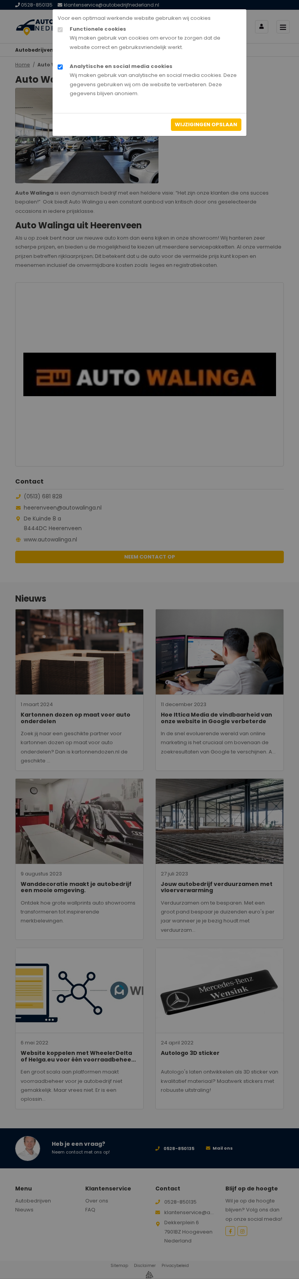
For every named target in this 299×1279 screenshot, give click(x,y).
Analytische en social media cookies (121, 66)
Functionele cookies (98, 29)
